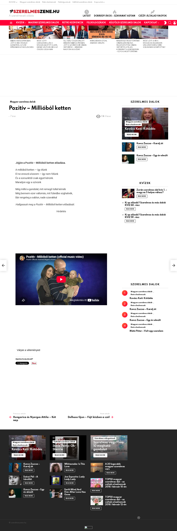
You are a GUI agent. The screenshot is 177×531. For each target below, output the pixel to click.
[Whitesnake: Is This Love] (56, 467)
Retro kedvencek (49, 2)
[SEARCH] (170, 23)
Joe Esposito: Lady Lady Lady (74, 478)
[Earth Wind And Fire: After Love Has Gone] (56, 493)
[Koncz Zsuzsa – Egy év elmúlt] (128, 159)
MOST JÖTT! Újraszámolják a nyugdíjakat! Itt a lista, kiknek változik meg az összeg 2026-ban (47, 45)
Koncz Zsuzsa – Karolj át (149, 143)
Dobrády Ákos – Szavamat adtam (114, 16)
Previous (10, 40)
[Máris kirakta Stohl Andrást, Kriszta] (101, 32)
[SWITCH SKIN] (165, 23)
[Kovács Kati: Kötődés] (145, 124)
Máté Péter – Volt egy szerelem (146, 331)
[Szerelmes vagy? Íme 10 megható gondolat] (109, 447)
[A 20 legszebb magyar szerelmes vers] (97, 467)
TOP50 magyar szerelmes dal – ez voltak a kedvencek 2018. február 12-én (115, 501)
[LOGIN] (174, 23)
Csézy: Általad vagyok (152, 16)
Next (166, 40)
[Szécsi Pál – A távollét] (15, 480)
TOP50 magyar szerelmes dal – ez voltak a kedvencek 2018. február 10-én (115, 483)
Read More (142, 147)
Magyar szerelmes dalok (30, 2)
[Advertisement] (88, 75)
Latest (87, 16)
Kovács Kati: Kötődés (141, 298)
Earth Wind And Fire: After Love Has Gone (75, 492)
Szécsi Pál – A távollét (30, 478)
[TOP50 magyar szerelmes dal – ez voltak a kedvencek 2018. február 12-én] (97, 500)
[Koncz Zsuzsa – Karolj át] (128, 147)
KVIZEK (12, 2)
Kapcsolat (98, 2)
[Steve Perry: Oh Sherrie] (68, 447)
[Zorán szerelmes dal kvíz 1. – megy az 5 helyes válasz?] (128, 193)
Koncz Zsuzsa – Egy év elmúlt (152, 155)
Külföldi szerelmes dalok (82, 2)
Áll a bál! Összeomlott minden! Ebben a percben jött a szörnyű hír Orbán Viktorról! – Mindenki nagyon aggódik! (74, 45)
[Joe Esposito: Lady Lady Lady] (56, 480)
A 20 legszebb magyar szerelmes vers (115, 466)
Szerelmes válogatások (104, 438)
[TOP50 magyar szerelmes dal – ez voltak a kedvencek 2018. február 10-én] (97, 482)
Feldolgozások (64, 2)
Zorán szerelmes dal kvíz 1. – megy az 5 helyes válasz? (151, 191)
